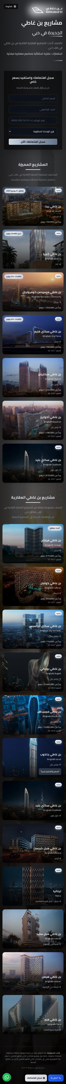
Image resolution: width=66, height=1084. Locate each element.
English (9, 6)
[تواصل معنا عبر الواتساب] (6, 1077)
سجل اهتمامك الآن (33, 141)
